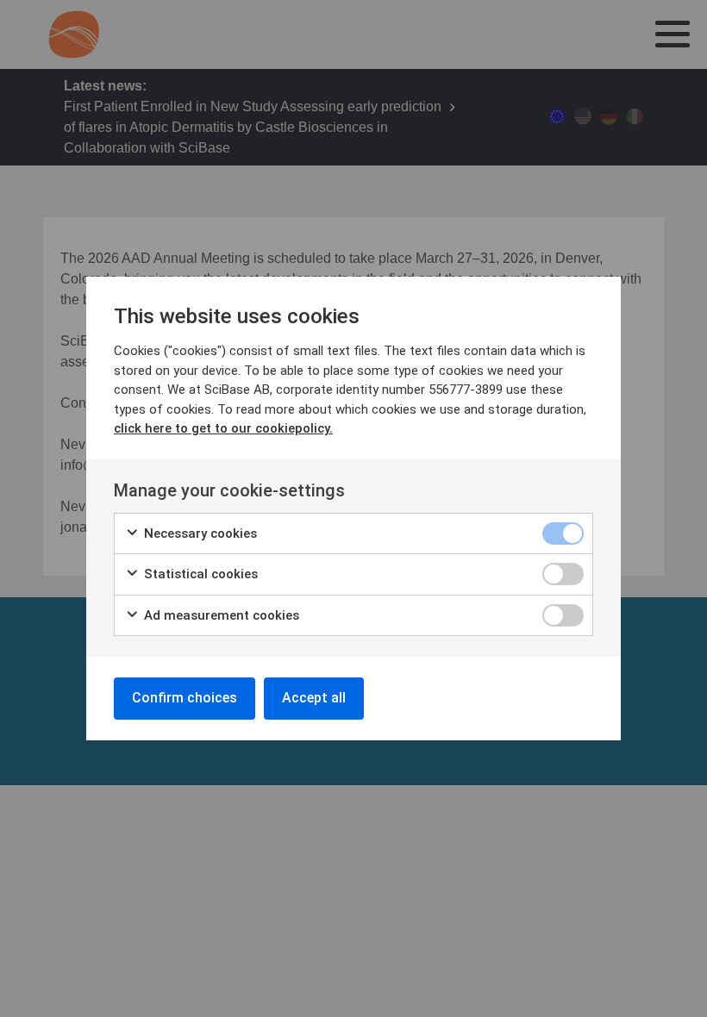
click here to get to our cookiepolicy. (223, 428)
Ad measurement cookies (220, 615)
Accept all (314, 697)
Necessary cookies (199, 533)
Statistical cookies (199, 574)
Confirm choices (184, 697)
